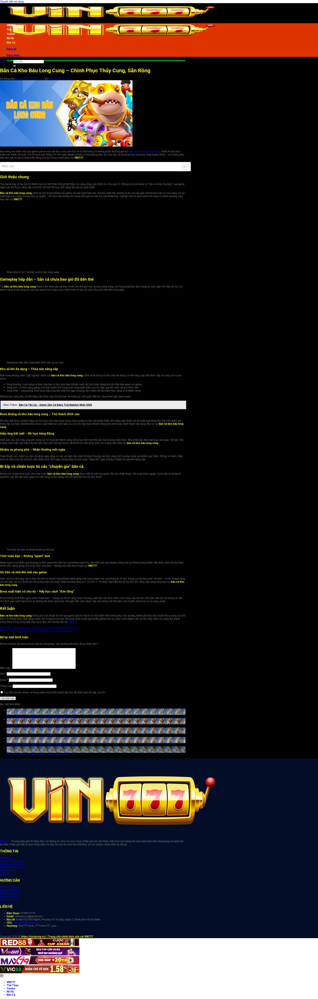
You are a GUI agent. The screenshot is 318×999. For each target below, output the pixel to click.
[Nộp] (14, 65)
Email (4, 680)
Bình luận (6, 668)
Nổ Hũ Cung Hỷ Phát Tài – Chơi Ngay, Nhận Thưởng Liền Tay (41, 735)
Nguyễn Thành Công (60, 78)
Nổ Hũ (10, 38)
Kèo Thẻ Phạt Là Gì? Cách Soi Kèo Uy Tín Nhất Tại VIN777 (40, 754)
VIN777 (11, 25)
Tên (3, 673)
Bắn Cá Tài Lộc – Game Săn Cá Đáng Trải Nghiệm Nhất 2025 (41, 716)
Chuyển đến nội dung (12, 1)
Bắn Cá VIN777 (6, 62)
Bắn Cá (11, 42)
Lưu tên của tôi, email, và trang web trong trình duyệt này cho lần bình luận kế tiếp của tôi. (55, 692)
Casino (11, 33)
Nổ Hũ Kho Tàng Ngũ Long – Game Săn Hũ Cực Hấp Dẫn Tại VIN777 (39, 627)
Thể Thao (13, 29)
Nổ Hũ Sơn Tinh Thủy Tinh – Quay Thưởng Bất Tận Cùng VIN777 (43, 725)
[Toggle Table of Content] (183, 166)
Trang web (6, 686)
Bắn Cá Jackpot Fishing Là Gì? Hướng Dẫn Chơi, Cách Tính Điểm (36, 630)
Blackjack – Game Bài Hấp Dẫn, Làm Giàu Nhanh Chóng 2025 (41, 744)
